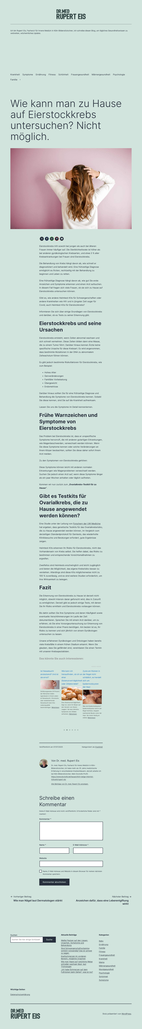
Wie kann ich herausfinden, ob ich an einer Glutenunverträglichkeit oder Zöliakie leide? (50, 677)
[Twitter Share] (42, 239)
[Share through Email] (62, 239)
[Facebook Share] (47, 239)
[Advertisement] (71, 53)
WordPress (126, 1014)
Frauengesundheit (80, 74)
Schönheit (63, 74)
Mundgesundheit (106, 969)
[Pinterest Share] (57, 239)
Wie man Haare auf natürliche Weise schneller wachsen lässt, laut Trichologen (77, 964)
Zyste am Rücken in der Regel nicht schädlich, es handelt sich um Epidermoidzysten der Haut (71, 679)
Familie (13, 79)
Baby (101, 941)
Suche (49, 939)
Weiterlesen (52, 714)
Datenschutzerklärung (20, 994)
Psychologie (119, 74)
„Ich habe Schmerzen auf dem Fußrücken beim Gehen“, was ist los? (77, 970)
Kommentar (45, 819)
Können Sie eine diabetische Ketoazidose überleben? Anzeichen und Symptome (90, 679)
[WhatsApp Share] (52, 239)
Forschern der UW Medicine (87, 523)
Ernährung (41, 74)
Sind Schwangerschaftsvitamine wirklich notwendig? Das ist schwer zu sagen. (76, 950)
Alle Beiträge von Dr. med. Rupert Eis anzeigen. (69, 784)
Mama (101, 962)
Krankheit (15, 74)
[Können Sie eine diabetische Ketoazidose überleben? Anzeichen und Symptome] (92, 697)
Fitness (52, 74)
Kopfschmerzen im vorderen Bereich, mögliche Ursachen (73, 957)
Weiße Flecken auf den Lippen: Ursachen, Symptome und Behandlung (74, 942)
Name (42, 845)
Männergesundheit (101, 74)
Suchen (13, 935)
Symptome (27, 74)
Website (43, 858)
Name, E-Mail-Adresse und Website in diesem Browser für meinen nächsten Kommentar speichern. (72, 872)
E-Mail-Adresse (80, 845)
